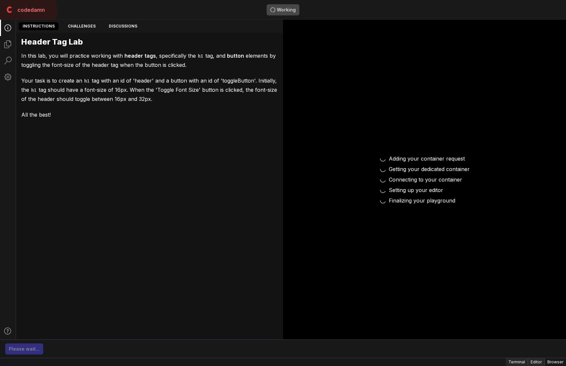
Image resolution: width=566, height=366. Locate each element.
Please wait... (24, 349)
